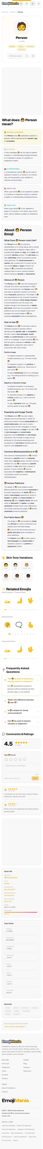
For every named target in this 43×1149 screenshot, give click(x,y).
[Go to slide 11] (35, 609)
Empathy (8, 1011)
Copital (15, 1140)
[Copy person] (34, 991)
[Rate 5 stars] (25, 759)
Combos (5, 1075)
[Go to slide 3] (11, 609)
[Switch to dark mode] (32, 3)
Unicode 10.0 (9, 895)
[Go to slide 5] (17, 609)
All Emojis (5, 1064)
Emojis (13, 12)
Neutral (15, 1008)
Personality (26, 1011)
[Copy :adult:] (34, 956)
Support (16, 1011)
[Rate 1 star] (6, 759)
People (7, 884)
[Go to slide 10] (32, 609)
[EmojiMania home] (10, 3)
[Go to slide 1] (5, 609)
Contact (5, 1092)
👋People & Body (11, 878)
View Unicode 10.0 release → (15, 1027)
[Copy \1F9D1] (34, 947)
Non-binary (25, 1008)
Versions (5, 1078)
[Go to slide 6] (20, 609)
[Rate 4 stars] (20, 759)
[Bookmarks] (26, 3)
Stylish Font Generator (24, 1126)
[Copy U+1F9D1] (34, 930)
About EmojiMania (8, 1088)
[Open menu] (38, 3)
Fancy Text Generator (9, 1129)
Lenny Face (5, 1133)
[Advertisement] (21, 91)
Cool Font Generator (20, 1137)
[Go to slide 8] (26, 609)
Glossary (26, 1067)
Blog (25, 1064)
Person (8, 1008)
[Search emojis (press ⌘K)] (21, 3)
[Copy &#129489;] (34, 939)
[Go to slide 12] (38, 609)
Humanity (16, 1014)
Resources (27, 1071)
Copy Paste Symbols (8, 1126)
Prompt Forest (6, 1140)
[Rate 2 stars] (11, 759)
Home (6, 12)
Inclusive (34, 1008)
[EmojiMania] (21, 1041)
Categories (6, 1067)
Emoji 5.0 (7, 901)
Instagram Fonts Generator (26, 1129)
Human (8, 1014)
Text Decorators (7, 1137)
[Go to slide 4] (14, 609)
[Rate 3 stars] (15, 759)
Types (4, 1071)
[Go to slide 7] (23, 609)
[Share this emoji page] (32, 55)
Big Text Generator (17, 1133)
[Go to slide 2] (8, 609)
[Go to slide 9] (29, 609)
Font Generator (30, 1133)
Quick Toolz (32, 1137)
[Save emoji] (26, 55)
